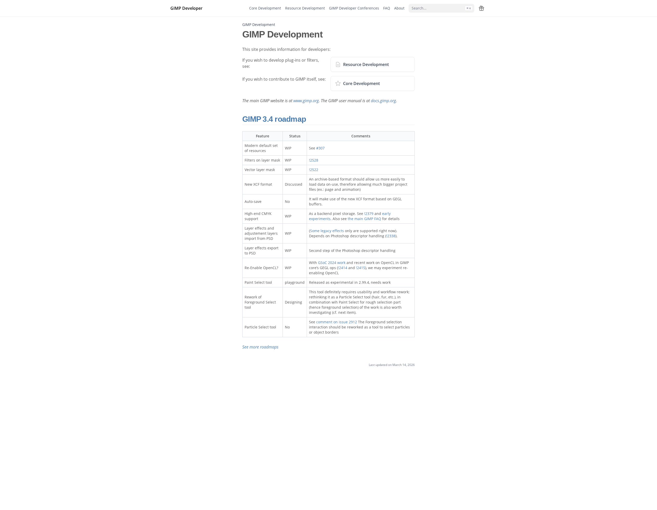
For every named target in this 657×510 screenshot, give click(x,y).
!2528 (313, 160)
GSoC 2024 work (331, 262)
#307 (320, 148)
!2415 (360, 267)
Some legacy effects (327, 230)
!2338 (390, 235)
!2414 (342, 267)
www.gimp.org (306, 100)
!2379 (368, 213)
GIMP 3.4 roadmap (275, 119)
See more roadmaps (260, 347)
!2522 (313, 169)
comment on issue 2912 (336, 321)
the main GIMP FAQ (364, 218)
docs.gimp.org (383, 100)
